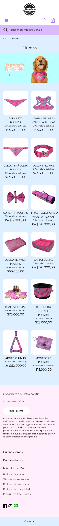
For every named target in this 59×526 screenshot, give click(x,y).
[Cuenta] (44, 19)
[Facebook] (5, 505)
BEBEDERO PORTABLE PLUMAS (43, 310)
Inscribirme (16, 410)
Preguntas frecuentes (17, 494)
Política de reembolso (16, 484)
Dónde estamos (13, 460)
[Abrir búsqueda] (5, 30)
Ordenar (29, 521)
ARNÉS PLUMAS (15, 358)
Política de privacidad (16, 489)
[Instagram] (10, 505)
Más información (13, 468)
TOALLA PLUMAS (15, 306)
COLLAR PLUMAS (43, 165)
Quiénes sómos (13, 452)
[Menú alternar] (6, 20)
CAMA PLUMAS (43, 259)
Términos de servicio (16, 479)
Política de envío (13, 474)
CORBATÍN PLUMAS (15, 212)
